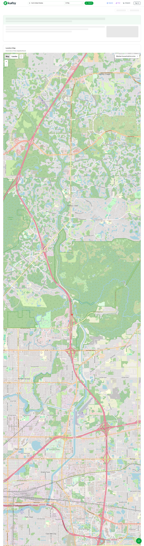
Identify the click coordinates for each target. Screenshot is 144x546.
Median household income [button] (125, 56)
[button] (72, 314)
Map (7, 56)
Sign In (137, 3)
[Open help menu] (139, 541)
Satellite (14, 56)
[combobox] (74, 3)
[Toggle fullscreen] (21, 56)
